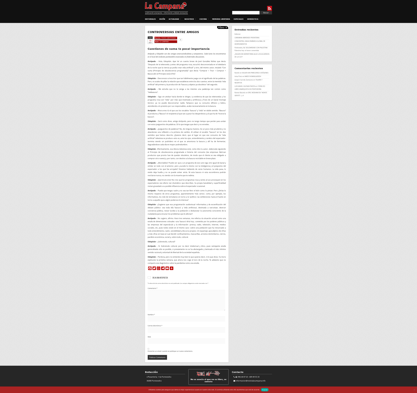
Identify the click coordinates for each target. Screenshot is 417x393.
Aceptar (265, 390)
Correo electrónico (155, 326)
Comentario (152, 288)
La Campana (164, 42)
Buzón (162, 19)
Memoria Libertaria (221, 19)
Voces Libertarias (168, 38)
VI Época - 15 (222, 27)
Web (149, 337)
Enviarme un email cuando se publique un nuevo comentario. (170, 351)
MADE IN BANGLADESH (253, 76)
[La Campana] (166, 6)
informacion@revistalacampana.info (251, 381)
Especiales (238, 19)
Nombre (151, 315)
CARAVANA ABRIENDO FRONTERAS (247, 38)
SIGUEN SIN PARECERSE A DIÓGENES (255, 73)
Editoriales (150, 19)
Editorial (237, 34)
